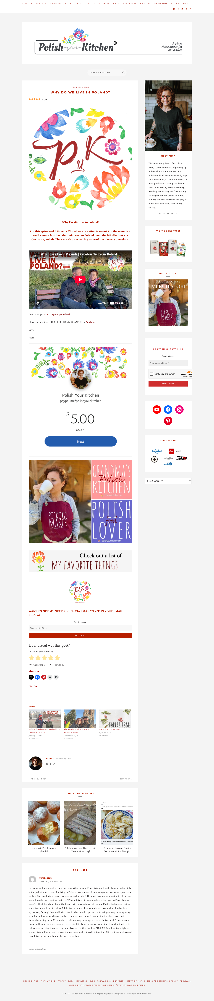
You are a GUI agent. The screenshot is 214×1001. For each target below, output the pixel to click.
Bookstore (55, 3)
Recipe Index (38, 3)
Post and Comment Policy (110, 981)
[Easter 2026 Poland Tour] (115, 718)
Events (80, 3)
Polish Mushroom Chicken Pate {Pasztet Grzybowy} (80, 849)
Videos (91, 3)
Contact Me (82, 981)
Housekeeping (30, 981)
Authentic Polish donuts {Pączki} (44, 849)
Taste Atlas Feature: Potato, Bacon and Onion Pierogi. (117, 849)
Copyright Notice (136, 981)
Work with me (48, 981)
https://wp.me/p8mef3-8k (57, 314)
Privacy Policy (65, 981)
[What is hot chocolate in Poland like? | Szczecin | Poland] (45, 718)
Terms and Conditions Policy (162, 981)
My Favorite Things (109, 3)
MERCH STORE (129, 3)
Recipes (76, 87)
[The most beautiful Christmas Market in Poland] (80, 718)
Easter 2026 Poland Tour (109, 729)
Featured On (160, 3)
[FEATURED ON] (168, 456)
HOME (24, 3)
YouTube (90, 322)
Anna (49, 758)
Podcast (69, 3)
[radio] (31, 658)
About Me (145, 3)
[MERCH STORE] (168, 302)
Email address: (80, 622)
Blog (92, 981)
